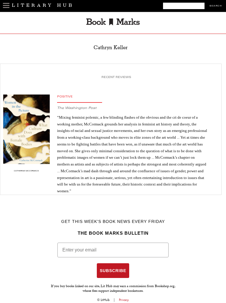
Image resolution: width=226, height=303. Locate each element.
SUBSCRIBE (113, 270)
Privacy (124, 299)
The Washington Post (77, 108)
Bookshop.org (165, 286)
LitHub (105, 299)
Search (216, 6)
